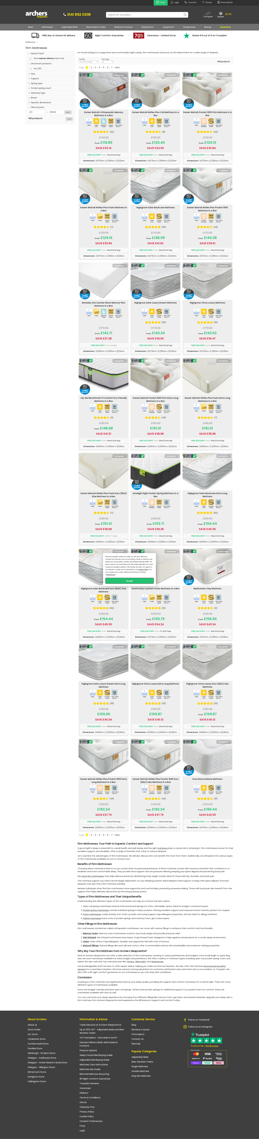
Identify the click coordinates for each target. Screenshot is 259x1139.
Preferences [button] (110, 575)
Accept (129, 581)
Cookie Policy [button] (143, 569)
